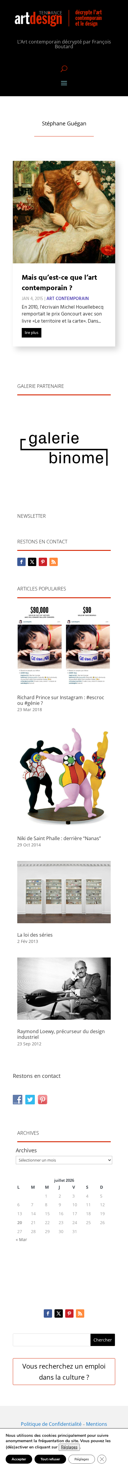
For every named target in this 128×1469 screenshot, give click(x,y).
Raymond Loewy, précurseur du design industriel (61, 1034)
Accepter (19, 1459)
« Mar (21, 1239)
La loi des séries (35, 935)
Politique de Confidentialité (51, 1424)
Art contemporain (67, 298)
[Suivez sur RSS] (53, 562)
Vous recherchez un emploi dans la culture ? (64, 1371)
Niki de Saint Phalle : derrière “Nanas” (59, 838)
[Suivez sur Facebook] (21, 562)
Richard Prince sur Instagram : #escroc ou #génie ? (60, 700)
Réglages (69, 1447)
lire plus (31, 332)
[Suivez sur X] (32, 562)
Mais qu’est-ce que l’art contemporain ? (59, 283)
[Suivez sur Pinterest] (43, 562)
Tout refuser (50, 1459)
